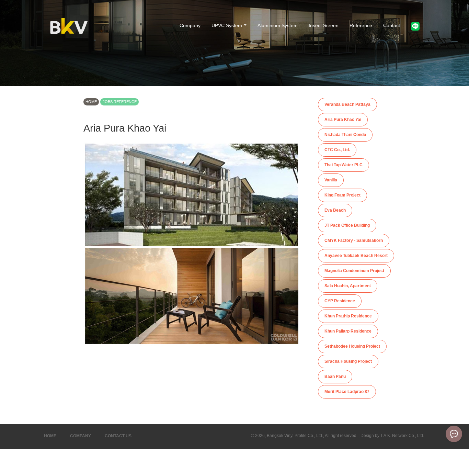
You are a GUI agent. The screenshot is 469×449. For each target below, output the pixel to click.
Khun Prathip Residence (348, 316)
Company (190, 25)
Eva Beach (335, 210)
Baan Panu (335, 376)
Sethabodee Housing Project (352, 346)
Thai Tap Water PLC (343, 164)
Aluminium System (278, 25)
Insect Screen (324, 25)
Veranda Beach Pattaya (347, 104)
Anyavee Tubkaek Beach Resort (356, 255)
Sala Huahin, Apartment (347, 285)
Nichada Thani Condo (345, 134)
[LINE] (415, 26)
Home (50, 436)
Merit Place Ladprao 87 (346, 391)
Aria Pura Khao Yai (342, 119)
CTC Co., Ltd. (337, 149)
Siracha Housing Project (348, 361)
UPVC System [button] (226, 25)
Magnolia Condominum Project (354, 270)
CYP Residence (339, 301)
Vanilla (330, 180)
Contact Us (118, 436)
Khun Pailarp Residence (347, 331)
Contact (391, 25)
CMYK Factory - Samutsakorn (353, 240)
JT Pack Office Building (347, 225)
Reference (361, 25)
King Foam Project (342, 195)
